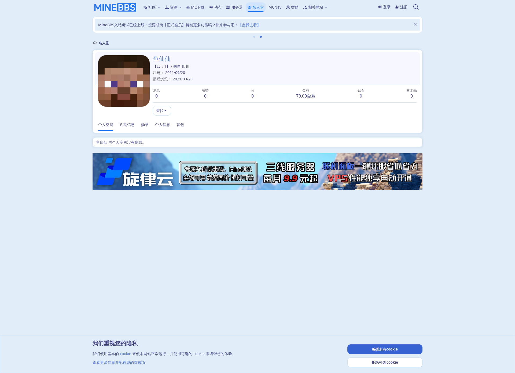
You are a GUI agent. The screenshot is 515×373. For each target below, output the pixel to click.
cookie (125, 353)
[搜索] (416, 7)
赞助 (295, 7)
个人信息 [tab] (162, 124)
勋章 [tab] (145, 124)
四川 (185, 66)
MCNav (274, 7)
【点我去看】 (249, 24)
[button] (159, 7)
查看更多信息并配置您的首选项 (119, 362)
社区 (152, 7)
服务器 (237, 7)
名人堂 (258, 7)
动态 (218, 7)
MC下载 (197, 7)
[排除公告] (414, 25)
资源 (173, 7)
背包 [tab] (180, 124)
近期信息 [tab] (127, 124)
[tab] (254, 37)
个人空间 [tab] (105, 124)
